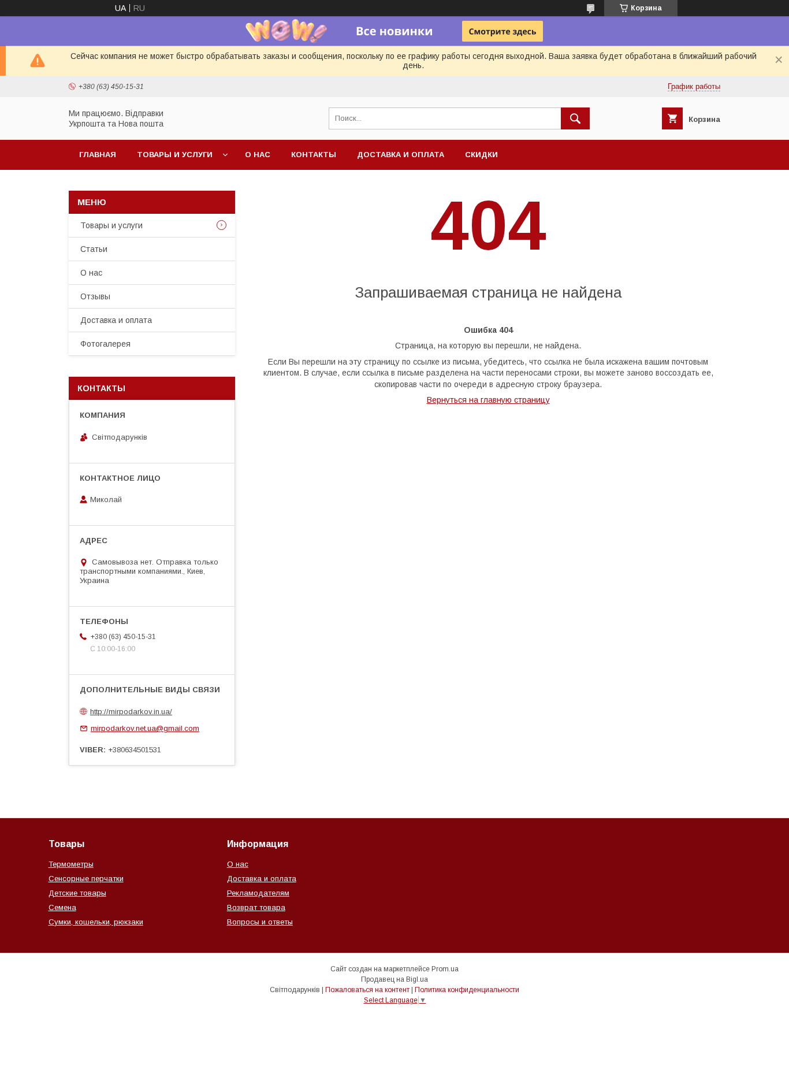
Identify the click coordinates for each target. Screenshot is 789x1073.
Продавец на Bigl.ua (394, 979)
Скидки (481, 154)
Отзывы (95, 296)
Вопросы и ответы (260, 922)
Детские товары (77, 893)
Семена (62, 907)
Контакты (313, 154)
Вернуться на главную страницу (488, 399)
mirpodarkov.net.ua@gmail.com (145, 728)
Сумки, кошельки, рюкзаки (96, 922)
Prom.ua (445, 969)
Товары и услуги (175, 154)
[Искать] (575, 118)
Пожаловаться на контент (367, 990)
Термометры (71, 864)
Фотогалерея (105, 343)
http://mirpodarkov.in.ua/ (131, 711)
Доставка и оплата (400, 154)
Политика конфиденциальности (467, 990)
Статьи (93, 249)
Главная (97, 154)
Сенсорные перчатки (86, 878)
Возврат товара (256, 907)
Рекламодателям (258, 893)
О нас (257, 154)
